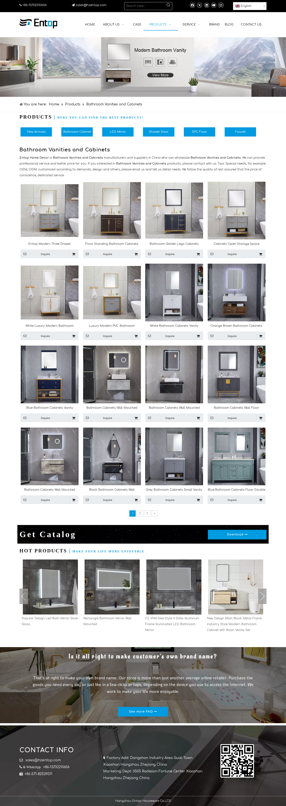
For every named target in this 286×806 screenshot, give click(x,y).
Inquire (45, 254)
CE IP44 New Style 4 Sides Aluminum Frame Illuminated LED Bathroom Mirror (110, 624)
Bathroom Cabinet (77, 131)
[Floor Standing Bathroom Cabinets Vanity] (112, 210)
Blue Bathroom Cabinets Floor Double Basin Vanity (236, 489)
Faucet (240, 131)
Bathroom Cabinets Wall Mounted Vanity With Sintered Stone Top (111, 407)
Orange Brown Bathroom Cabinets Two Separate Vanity (236, 325)
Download (236, 534)
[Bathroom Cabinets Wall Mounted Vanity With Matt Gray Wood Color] (50, 456)
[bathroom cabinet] (143, 67)
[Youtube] (213, 5)
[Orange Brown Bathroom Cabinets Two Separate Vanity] (236, 292)
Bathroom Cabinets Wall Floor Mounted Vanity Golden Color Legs (236, 407)
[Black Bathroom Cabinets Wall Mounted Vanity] (112, 456)
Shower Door (159, 131)
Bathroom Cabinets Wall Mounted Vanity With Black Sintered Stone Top (174, 407)
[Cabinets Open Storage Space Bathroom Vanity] (236, 211)
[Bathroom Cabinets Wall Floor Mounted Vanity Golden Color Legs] (236, 374)
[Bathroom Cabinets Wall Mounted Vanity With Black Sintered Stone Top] (174, 374)
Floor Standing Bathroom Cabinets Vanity (111, 243)
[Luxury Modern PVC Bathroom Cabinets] (112, 292)
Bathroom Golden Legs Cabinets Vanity (174, 243)
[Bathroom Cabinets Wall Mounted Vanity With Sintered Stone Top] (112, 374)
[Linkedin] (206, 5)
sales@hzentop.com (91, 5)
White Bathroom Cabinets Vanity (174, 325)
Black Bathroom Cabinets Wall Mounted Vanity (112, 489)
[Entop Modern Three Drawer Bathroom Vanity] (50, 210)
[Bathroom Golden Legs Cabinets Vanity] (174, 210)
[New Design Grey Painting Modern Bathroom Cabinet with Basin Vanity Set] (235, 586)
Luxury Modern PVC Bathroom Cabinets (112, 325)
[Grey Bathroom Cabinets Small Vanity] (174, 456)
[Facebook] (192, 5)
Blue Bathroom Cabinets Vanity (49, 407)
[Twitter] (199, 5)
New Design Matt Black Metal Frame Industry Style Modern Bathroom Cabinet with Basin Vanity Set (172, 624)
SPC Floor (199, 131)
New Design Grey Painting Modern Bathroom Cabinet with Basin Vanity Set (234, 624)
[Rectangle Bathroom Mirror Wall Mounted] (50, 586)
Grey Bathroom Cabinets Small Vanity (174, 489)
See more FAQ (141, 711)
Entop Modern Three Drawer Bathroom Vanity (49, 243)
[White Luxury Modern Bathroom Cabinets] (50, 292)
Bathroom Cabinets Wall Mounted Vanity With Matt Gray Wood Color (49, 489)
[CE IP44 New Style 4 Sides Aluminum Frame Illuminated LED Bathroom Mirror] (112, 586)
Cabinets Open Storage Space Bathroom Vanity (236, 243)
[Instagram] (221, 5)
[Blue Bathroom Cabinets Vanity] (50, 374)
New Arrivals (36, 131)
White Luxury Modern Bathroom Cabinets (50, 325)
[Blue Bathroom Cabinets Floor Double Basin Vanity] (236, 456)
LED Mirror (118, 131)
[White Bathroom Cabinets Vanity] (174, 292)
